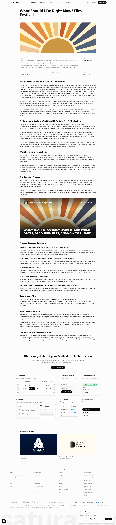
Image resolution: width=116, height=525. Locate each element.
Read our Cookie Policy (91, 515)
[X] (63, 502)
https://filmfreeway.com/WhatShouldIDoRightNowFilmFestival (38, 252)
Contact (61, 483)
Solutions (41, 2)
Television (37, 475)
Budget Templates (89, 475)
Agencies (36, 492)
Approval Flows (88, 492)
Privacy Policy (90, 502)
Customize (100, 519)
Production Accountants (40, 486)
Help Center (62, 492)
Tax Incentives (88, 481)
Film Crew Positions (89, 478)
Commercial (37, 478)
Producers (37, 483)
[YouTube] (49, 502)
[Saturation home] (15, 2)
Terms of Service (82, 502)
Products (32, 2)
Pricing (68, 2)
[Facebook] (58, 502)
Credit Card (13, 478)
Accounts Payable (14, 481)
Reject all (92, 519)
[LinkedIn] (55, 502)
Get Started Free (57, 367)
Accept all (108, 519)
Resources (51, 2)
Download (92, 236)
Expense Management (16, 475)
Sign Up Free (102, 2)
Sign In (94, 2)
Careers (61, 481)
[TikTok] (60, 502)
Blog (60, 475)
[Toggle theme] (76, 502)
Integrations (87, 489)
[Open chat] (4, 521)
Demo (74, 2)
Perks (11, 486)
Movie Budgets (88, 483)
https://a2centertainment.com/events (31, 126)
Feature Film (37, 472)
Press (60, 486)
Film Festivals (87, 486)
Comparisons (87, 472)
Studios (36, 489)
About (61, 472)
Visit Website (23, 19)
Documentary (38, 481)
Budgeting (12, 472)
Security (86, 495)
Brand (61, 478)
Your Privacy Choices (102, 502)
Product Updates (63, 489)
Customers (61, 2)
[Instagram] (52, 502)
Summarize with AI (90, 19)
